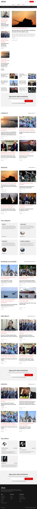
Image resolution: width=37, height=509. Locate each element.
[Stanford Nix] (9, 459)
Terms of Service (22, 497)
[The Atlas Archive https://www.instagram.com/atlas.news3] (4, 449)
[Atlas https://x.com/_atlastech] (20, 449)
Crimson (34, 507)
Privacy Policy (24, 103)
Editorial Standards (22, 498)
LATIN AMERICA (7, 278)
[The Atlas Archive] (9, 444)
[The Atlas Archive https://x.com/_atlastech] (1, 449)
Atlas (3, 28)
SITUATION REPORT (4, 18)
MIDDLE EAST (3, 41)
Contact (20, 501)
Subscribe (31, 1)
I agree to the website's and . (19, 103)
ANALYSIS (13, 28)
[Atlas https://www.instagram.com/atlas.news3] (23, 449)
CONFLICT (2, 60)
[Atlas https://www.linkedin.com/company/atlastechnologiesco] (22, 449)
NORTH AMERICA (4, 21)
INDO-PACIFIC (7, 60)
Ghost (31, 507)
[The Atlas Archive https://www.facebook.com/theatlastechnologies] (3, 449)
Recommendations (4, 502)
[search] (25, 1)
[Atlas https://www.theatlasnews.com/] (26, 449)
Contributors (3, 497)
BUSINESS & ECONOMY (11, 205)
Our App (2, 500)
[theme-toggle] (28, 1)
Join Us (2, 501)
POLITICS (6, 40)
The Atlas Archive (4, 448)
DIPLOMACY (3, 20)
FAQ (20, 500)
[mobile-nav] (35, 1)
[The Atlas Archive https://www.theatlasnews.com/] (5, 449)
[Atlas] (3, 1)
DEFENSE (16, 28)
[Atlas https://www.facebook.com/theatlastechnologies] (21, 449)
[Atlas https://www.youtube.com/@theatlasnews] (25, 449)
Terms (19, 103)
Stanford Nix (15, 40)
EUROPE (6, 20)
